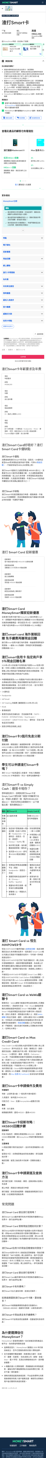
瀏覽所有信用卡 (8, 326)
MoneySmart (11, 105)
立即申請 (23, 357)
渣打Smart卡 (20, 349)
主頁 (3, 349)
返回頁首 (40, 334)
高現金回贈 (30, 949)
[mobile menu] (43, 2)
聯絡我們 (32, 1445)
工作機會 (23, 1445)
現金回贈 (21, 1023)
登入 (17, 184)
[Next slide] (43, 50)
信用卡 (10, 349)
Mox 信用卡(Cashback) (20, 1074)
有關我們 (13, 1445)
